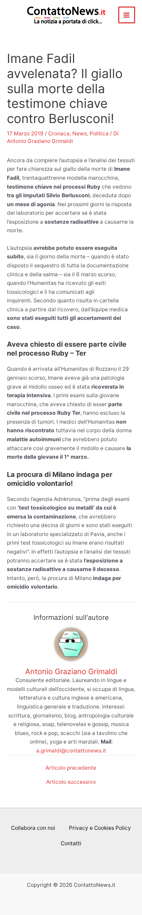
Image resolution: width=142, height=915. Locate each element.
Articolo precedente (70, 768)
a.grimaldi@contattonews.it (71, 750)
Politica (99, 133)
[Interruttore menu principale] (126, 15)
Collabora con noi (33, 828)
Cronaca (59, 133)
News (79, 133)
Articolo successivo (71, 782)
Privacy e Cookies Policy (100, 828)
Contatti (71, 843)
